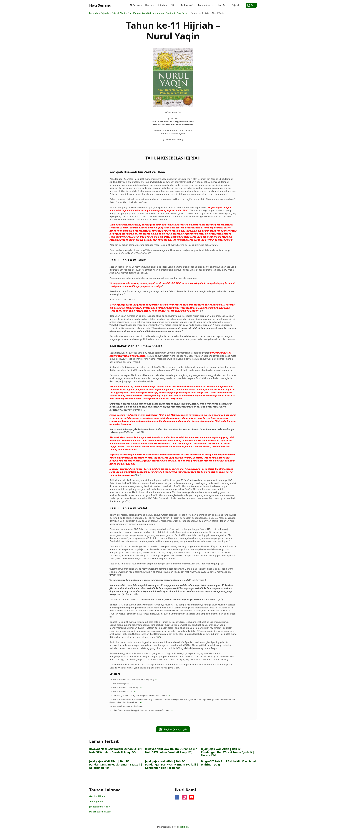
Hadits (148, 5)
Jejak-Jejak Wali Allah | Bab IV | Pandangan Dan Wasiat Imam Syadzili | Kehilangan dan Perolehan (171, 764)
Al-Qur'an (135, 5)
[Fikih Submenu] (177, 5)
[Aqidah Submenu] (167, 5)
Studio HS (183, 826)
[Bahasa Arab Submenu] (213, 5)
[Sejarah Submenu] (241, 5)
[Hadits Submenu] (154, 5)
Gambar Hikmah (97, 796)
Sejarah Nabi (118, 13)
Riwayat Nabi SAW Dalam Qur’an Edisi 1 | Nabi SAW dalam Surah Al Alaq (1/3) (172, 750)
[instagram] (184, 797)
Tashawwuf (186, 5)
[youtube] (191, 797)
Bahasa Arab (204, 5)
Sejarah (235, 5)
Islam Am (221, 5)
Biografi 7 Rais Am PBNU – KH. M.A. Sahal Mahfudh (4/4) (228, 763)
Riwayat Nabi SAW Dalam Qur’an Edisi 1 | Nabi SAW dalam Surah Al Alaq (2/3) (116, 750)
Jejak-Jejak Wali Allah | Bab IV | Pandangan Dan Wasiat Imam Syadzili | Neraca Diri (227, 752)
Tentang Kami (96, 801)
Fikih (172, 5)
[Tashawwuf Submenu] (194, 5)
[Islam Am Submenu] (228, 5)
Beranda (93, 13)
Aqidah (161, 5)
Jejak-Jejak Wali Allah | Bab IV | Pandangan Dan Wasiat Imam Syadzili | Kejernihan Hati (115, 764)
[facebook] (177, 797)
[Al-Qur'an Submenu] (142, 5)
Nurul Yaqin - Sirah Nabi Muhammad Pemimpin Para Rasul (157, 13)
